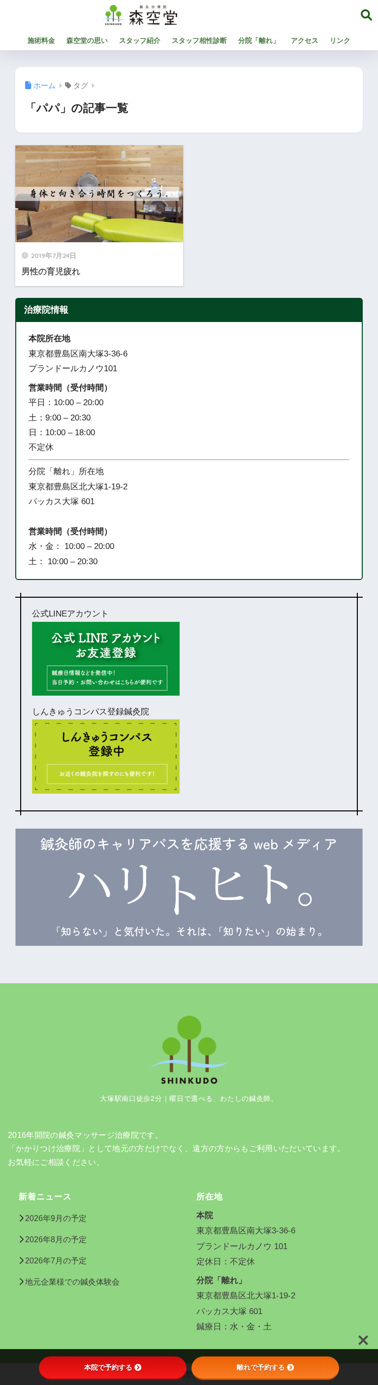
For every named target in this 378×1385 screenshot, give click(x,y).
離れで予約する (261, 1367)
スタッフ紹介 (139, 40)
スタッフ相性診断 (199, 40)
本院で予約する (108, 1367)
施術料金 (41, 40)
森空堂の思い (87, 40)
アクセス (304, 40)
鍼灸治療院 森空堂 (228, 14)
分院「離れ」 (259, 40)
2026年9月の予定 (56, 1218)
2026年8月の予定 (56, 1239)
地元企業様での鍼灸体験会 (72, 1282)
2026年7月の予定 (56, 1260)
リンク (340, 40)
